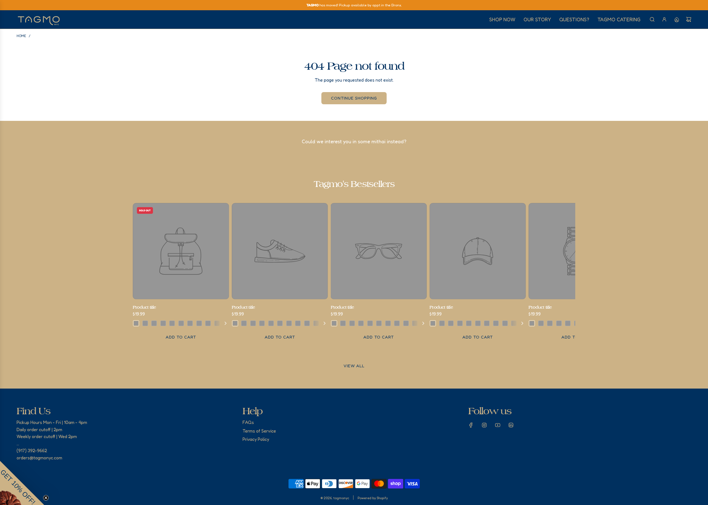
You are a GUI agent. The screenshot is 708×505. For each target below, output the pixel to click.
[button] (139, 273)
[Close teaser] (46, 498)
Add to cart (181, 337)
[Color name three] (154, 323)
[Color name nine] (208, 323)
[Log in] (664, 19)
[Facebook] (471, 425)
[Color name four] (163, 323)
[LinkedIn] (511, 425)
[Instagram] (484, 425)
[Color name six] (181, 323)
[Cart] (689, 19)
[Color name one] (136, 323)
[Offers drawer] (676, 19)
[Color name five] (172, 323)
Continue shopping (354, 98)
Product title (144, 307)
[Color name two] (145, 323)
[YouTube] (497, 425)
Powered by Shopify (373, 498)
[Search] (652, 19)
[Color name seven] (190, 323)
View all (354, 365)
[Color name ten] (217, 323)
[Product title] (181, 251)
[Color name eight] (199, 323)
